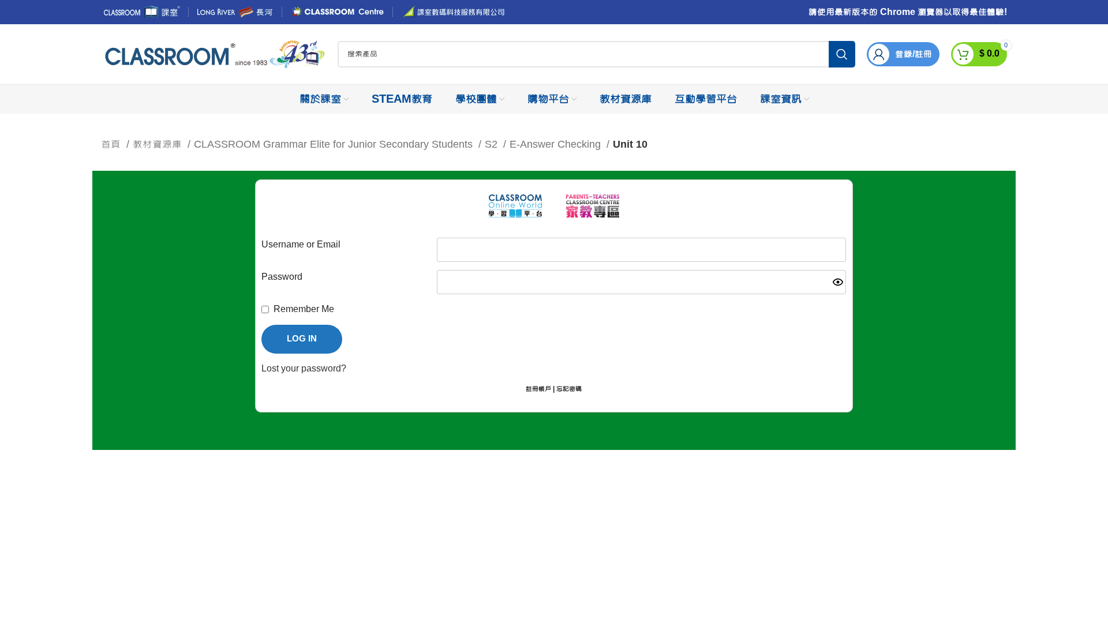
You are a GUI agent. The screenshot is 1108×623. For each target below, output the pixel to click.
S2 (492, 144)
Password (281, 277)
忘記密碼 (569, 389)
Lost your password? (303, 368)
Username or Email (300, 244)
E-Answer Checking (557, 144)
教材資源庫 (159, 144)
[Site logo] (213, 54)
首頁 (112, 144)
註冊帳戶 (538, 389)
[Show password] (838, 282)
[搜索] (842, 54)
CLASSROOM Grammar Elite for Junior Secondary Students (335, 144)
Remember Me (304, 309)
